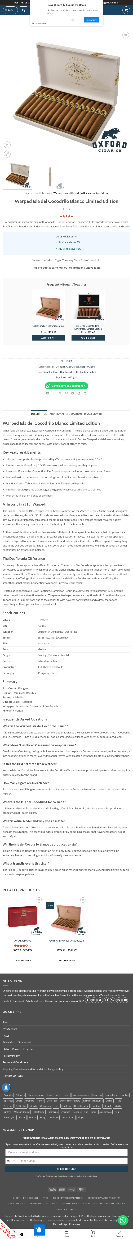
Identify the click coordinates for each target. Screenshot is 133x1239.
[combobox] (11, 1161)
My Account (10, 1028)
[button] (10, 10)
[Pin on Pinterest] (73, 393)
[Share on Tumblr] (85, 393)
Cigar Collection (41, 193)
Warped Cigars (87, 366)
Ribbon (22, 1117)
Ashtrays (20, 1095)
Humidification (81, 1106)
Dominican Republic (69, 372)
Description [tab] (39, 413)
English (109, 1100)
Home (27, 193)
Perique (77, 1111)
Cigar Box (47, 372)
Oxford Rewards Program (18, 1048)
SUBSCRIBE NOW (66, 1169)
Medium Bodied (88, 372)
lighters (7, 1111)
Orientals (65, 1111)
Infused (107, 1106)
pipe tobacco (105, 1111)
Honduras (66, 1106)
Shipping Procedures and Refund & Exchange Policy (33, 1069)
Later (72, 20)
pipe (86, 1111)
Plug (117, 1111)
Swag (42, 1117)
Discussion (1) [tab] (93, 413)
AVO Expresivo (22, 940)
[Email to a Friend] (66, 393)
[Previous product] (69, 209)
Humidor (96, 1106)
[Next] (123, 94)
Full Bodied (21, 1106)
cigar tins (29, 1100)
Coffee (40, 1100)
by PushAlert (40, 23)
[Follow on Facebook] (88, 1000)
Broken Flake (53, 1095)
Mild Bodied (39, 1111)
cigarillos (124, 1095)
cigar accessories (81, 1095)
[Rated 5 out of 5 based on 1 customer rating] (66, 216)
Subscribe (91, 20)
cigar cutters (111, 1095)
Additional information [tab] (66, 413)
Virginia (81, 1117)
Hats (56, 1106)
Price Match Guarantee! (17, 1042)
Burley (66, 1095)
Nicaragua (53, 1111)
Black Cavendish (36, 1095)
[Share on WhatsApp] (48, 393)
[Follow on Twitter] (100, 1000)
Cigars (56, 372)
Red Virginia (10, 1117)
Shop (5, 1022)
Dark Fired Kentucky (70, 1100)
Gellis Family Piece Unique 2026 (66, 940)
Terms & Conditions (46, 1176)
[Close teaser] (22, 1234)
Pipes (93, 1111)
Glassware (45, 1106)
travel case (53, 1117)
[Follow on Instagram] (94, 1000)
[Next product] (63, 209)
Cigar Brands (72, 366)
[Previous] (9, 94)
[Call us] (113, 1000)
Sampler (33, 1117)
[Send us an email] (106, 1000)
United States (68, 1117)
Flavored (8, 1106)
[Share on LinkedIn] (79, 393)
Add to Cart (48, 338)
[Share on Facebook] (54, 393)
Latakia (117, 1106)
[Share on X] (60, 393)
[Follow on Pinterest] (119, 1000)
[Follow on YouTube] (125, 1000)
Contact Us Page (13, 1075)
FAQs (6, 1035)
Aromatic (8, 1095)
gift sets (33, 1106)
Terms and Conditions (15, 1062)
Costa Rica (52, 1100)
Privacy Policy (11, 1055)
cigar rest (8, 1100)
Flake (118, 1100)
